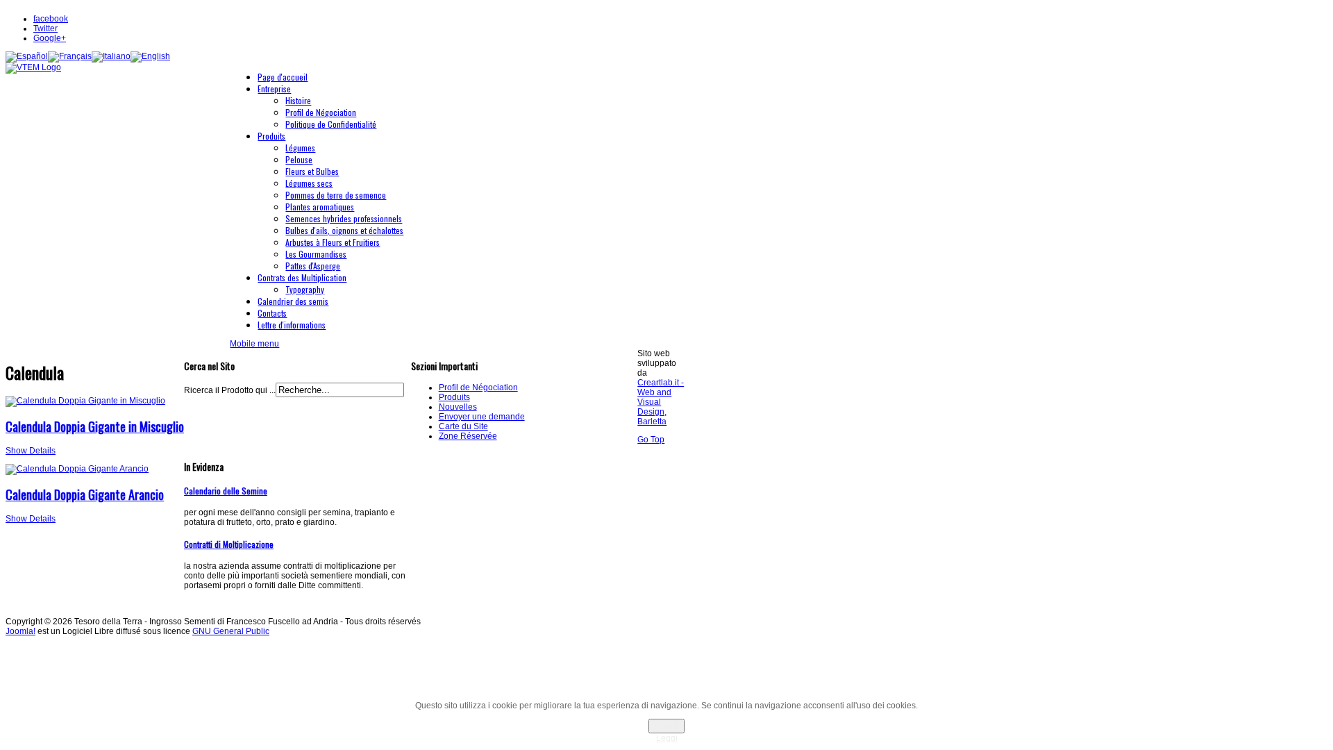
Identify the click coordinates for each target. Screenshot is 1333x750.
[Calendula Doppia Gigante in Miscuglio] (85, 401)
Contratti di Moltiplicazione (229, 544)
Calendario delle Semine (225, 491)
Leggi (667, 738)
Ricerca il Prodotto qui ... (230, 390)
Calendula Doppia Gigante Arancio (85, 494)
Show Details (31, 451)
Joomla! (20, 631)
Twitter (45, 28)
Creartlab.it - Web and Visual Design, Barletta (660, 402)
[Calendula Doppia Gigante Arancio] (77, 469)
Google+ (49, 38)
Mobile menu (254, 344)
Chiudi (666, 726)
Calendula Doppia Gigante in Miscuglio (95, 426)
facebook (50, 19)
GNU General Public (230, 631)
